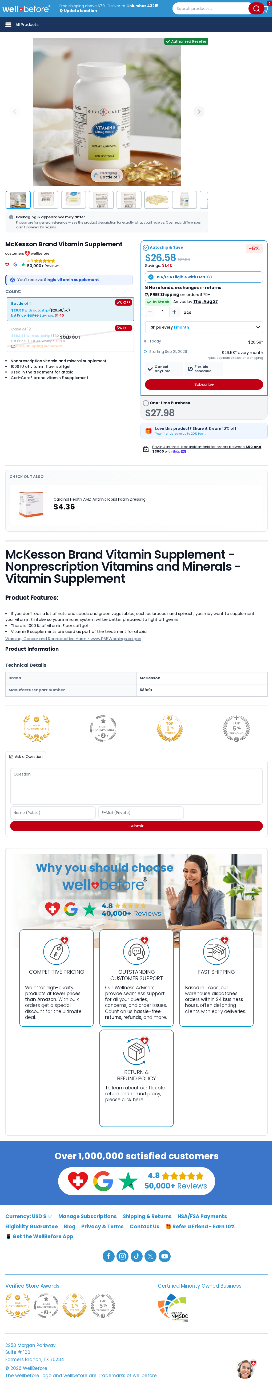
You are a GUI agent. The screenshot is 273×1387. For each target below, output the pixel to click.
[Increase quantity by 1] (174, 312)
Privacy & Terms (102, 1226)
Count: (13, 291)
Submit (137, 826)
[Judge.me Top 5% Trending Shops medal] (236, 728)
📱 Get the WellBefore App (39, 1236)
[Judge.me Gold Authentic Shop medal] (36, 728)
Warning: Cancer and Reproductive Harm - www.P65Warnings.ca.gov (73, 638)
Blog (69, 1226)
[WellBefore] (26, 8)
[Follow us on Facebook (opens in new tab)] (109, 1256)
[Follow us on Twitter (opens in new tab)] (150, 1256)
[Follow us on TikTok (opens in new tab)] (137, 1256)
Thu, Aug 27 (205, 301)
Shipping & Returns (147, 1216)
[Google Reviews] (15, 263)
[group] (18, 200)
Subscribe (204, 384)
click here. (133, 1099)
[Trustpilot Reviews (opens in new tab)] (128, 1180)
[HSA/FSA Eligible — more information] (209, 277)
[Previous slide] (15, 111)
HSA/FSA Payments (202, 1216)
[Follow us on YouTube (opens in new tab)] (165, 1256)
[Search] (256, 8)
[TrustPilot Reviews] (23, 263)
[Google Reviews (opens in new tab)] (103, 1180)
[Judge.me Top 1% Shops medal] (169, 728)
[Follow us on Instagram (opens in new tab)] (123, 1256)
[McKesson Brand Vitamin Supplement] (107, 112)
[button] (265, 8)
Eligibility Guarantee (31, 1226)
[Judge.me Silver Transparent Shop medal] (103, 728)
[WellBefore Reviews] (7, 263)
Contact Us (144, 1226)
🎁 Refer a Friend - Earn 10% (200, 1226)
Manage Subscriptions (87, 1216)
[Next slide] (199, 111)
